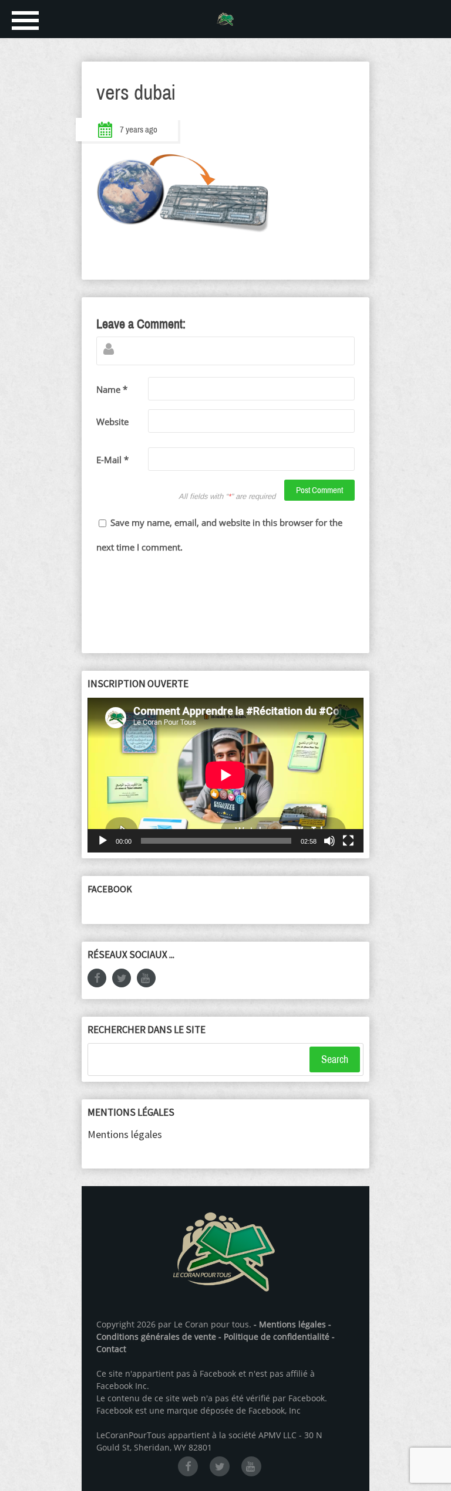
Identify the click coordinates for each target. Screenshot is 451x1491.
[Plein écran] (348, 841)
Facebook (109, 889)
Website (112, 421)
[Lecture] (103, 841)
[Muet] (329, 841)
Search (334, 1059)
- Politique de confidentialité (275, 1336)
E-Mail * (112, 460)
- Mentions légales (290, 1324)
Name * (111, 389)
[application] (225, 775)
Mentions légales (124, 1134)
